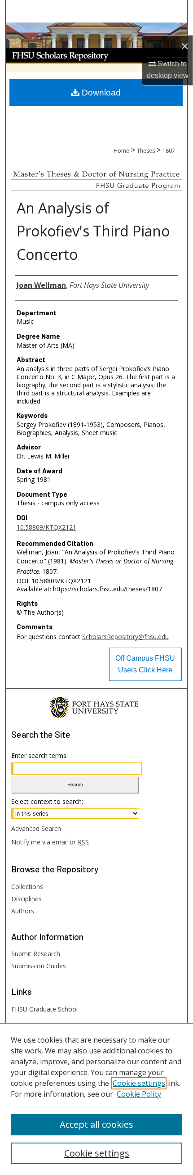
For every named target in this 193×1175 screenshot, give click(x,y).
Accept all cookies (96, 1124)
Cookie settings (139, 1083)
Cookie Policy (139, 1094)
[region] (96, 1099)
